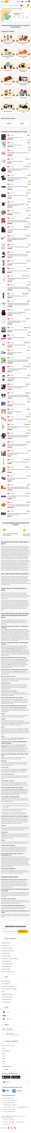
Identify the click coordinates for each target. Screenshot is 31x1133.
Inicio (3, 8)
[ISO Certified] (17, 1091)
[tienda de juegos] (15, 1077)
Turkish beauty (9, 648)
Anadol (22, 123)
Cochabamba (6, 1051)
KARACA (28, 252)
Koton (5, 639)
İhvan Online (27, 166)
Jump (2, 639)
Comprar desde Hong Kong (10, 1105)
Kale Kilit (28, 235)
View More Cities (6, 1066)
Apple (28, 135)
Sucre (3, 1058)
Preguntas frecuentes (8, 994)
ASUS (28, 175)
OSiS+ (28, 484)
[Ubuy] (6, 1)
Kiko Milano (27, 424)
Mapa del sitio (6, 953)
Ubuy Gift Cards (6, 1002)
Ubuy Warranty (6, 969)
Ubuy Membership (7, 966)
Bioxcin (28, 511)
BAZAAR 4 (27, 467)
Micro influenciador (7, 964)
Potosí (3, 1061)
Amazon (28, 193)
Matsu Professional (26, 276)
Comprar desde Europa (9, 1111)
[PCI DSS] (5, 1091)
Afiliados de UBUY (7, 999)
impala (28, 268)
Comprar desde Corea (8, 1107)
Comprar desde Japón (8, 1102)
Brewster (28, 318)
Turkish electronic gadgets (19, 707)
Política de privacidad (8, 1122)
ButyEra (28, 442)
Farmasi (7, 651)
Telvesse (28, 433)
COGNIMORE (27, 227)
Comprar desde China (22, 1107)
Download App (6, 981)
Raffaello (27, 159)
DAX (29, 150)
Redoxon (28, 416)
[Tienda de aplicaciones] (6, 1077)
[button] (19, 2)
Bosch (28, 284)
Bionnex (17, 650)
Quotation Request (7, 948)
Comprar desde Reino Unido (10, 1100)
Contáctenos (5, 945)
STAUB (28, 502)
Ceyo (28, 184)
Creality (28, 350)
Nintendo (28, 218)
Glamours (27, 384)
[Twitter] (12, 1128)
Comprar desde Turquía (9, 1109)
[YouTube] (9, 1128)
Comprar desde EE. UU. (8, 1098)
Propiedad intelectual (8, 951)
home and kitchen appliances (18, 738)
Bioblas (9, 664)
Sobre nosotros (6, 943)
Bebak (13, 651)
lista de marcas (6, 984)
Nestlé (16, 784)
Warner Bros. (27, 327)
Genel (28, 201)
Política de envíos (7, 961)
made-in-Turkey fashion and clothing (13, 629)
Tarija (3, 1064)
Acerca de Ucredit (7, 997)
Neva (28, 335)
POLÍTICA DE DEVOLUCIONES (9, 989)
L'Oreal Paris (27, 342)
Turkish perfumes (17, 671)
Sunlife (28, 261)
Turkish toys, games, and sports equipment (15, 789)
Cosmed (3, 651)
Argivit (28, 409)
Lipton (14, 770)
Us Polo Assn (27, 310)
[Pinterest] (15, 1128)
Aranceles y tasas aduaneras (10, 958)
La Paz (3, 1048)
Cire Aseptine (26, 459)
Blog (3, 991)
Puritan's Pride (26, 366)
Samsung (27, 393)
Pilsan (9, 123)
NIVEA (28, 301)
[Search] (28, 5)
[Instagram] (6, 1128)
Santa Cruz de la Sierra (8, 1045)
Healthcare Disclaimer (8, 971)
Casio (28, 375)
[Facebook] (3, 1128)
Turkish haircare (20, 659)
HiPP (29, 244)
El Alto (3, 1053)
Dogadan (23, 769)
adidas (28, 210)
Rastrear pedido (6, 956)
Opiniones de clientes (8, 986)
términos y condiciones (9, 1120)
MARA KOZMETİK (26, 293)
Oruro (3, 1056)
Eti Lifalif (28, 493)
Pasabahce (3, 834)
